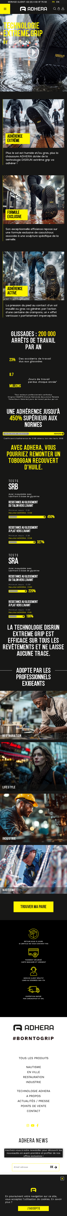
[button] (5, 9)
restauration (12, 736)
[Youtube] (32, 1125)
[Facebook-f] (37, 1125)
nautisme (9, 890)
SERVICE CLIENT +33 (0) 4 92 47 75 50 (27, 2)
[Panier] (59, 8)
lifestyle (9, 787)
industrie (9, 839)
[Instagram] (27, 1125)
